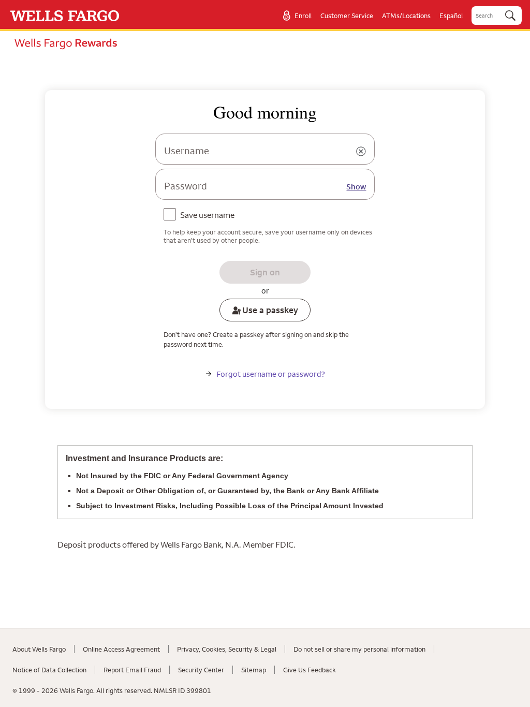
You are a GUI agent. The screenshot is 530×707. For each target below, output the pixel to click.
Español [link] (451, 15)
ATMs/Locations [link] (406, 15)
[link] (65, 15)
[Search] (510, 15)
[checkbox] (201, 216)
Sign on (265, 272)
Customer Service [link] (346, 15)
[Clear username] (361, 151)
